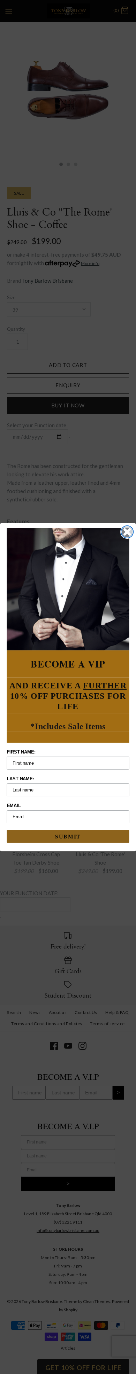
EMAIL (14, 805)
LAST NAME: (20, 778)
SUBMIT (68, 836)
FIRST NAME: (21, 752)
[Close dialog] (127, 531)
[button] (68, 589)
